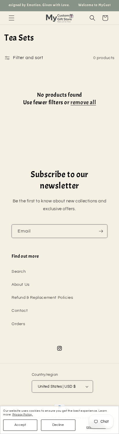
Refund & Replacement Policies (42, 298)
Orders (18, 324)
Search (19, 272)
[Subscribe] (100, 231)
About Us (21, 285)
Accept (20, 425)
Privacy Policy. (22, 414)
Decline (58, 425)
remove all (83, 102)
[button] (11, 18)
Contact (20, 311)
